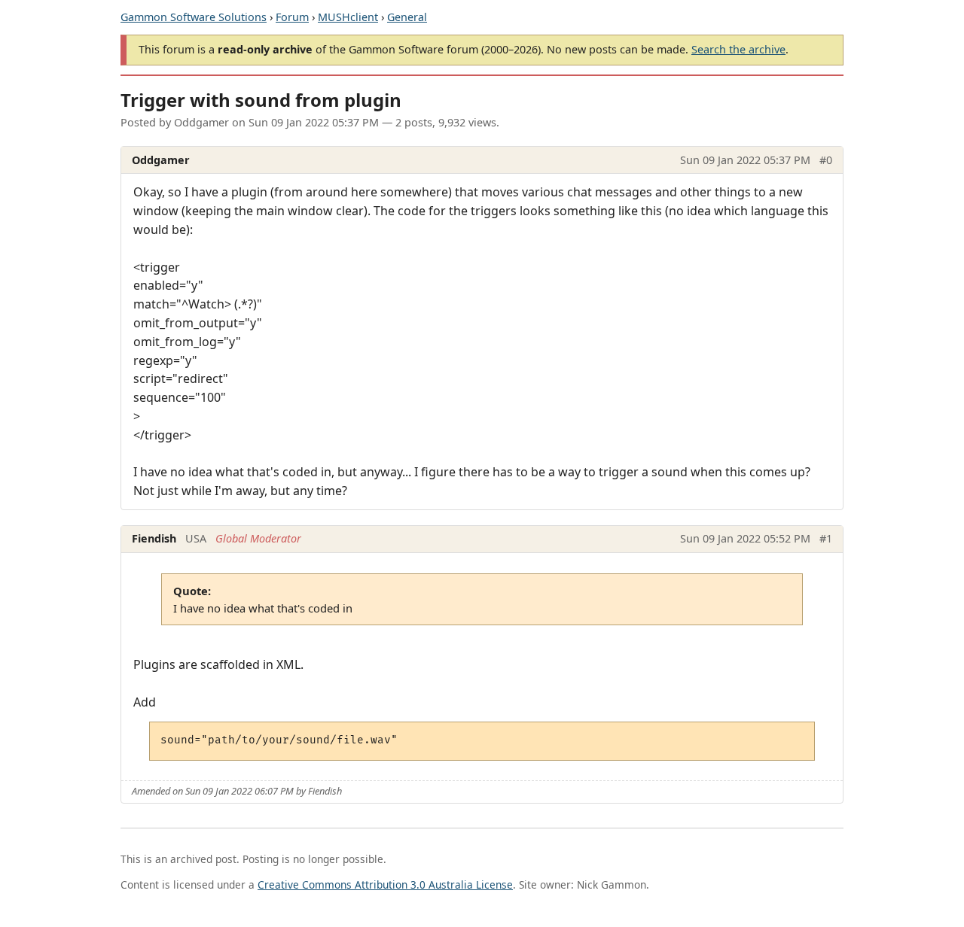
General (407, 17)
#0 (825, 160)
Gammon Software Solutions (193, 17)
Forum (292, 17)
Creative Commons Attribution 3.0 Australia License (385, 884)
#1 (825, 538)
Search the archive (738, 49)
